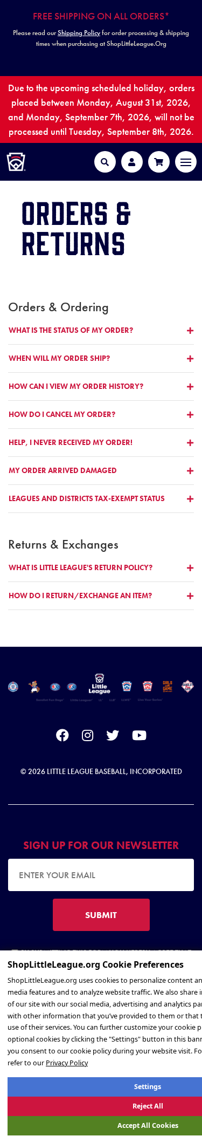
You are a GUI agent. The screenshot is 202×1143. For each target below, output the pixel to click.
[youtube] (139, 737)
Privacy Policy (67, 1062)
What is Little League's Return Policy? (80, 567)
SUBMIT (101, 915)
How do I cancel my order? (62, 414)
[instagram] (87, 737)
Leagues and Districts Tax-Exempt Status (87, 498)
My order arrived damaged (63, 470)
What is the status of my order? (71, 330)
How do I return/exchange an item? (80, 595)
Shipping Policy (79, 32)
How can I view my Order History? (76, 386)
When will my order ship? (59, 358)
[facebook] (62, 737)
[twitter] (113, 737)
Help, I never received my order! (71, 442)
